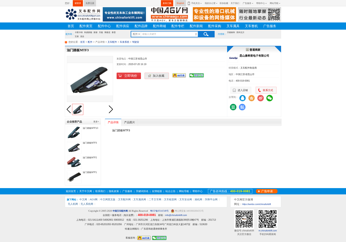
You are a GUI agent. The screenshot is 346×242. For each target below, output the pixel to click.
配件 (90, 42)
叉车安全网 (185, 199)
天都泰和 (231, 32)
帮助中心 (260, 3)
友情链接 (157, 191)
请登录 (78, 3)
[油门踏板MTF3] (74, 147)
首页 (71, 26)
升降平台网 (211, 199)
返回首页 (71, 191)
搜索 (206, 34)
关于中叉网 (85, 191)
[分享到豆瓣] (233, 107)
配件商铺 (159, 26)
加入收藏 (158, 75)
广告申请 (267, 191)
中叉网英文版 (107, 199)
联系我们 (100, 191)
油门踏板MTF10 (90, 128)
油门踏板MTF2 (90, 157)
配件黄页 (85, 26)
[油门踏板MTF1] (74, 177)
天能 (101, 32)
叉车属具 (233, 26)
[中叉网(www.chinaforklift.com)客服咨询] (179, 75)
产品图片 (129, 122)
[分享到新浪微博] (260, 98)
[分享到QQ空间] (251, 98)
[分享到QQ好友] (242, 98)
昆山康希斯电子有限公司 (254, 55)
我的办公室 (210, 3)
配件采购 (214, 26)
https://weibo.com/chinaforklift (256, 204)
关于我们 (235, 3)
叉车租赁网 (170, 199)
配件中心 (104, 26)
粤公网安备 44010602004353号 (189, 211)
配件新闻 (196, 26)
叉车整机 (251, 26)
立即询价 (130, 76)
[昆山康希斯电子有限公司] (233, 58)
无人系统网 (87, 203)
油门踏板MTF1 (90, 172)
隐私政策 (114, 191)
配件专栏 (177, 26)
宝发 (77, 36)
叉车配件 (112, 42)
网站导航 (274, 3)
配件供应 (122, 26)
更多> (96, 121)
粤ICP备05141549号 (159, 211)
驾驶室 (135, 42)
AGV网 (93, 199)
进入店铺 (243, 90)
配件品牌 (141, 26)
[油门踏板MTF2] (74, 162)
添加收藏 (223, 3)
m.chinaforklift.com (268, 230)
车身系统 (124, 42)
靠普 (114, 32)
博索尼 (107, 32)
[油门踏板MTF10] (74, 132)
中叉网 (83, 199)
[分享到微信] (269, 98)
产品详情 (113, 122)
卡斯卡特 (79, 32)
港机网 (198, 199)
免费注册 (90, 3)
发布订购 (167, 3)
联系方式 (268, 90)
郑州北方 (240, 32)
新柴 (95, 32)
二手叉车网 (155, 199)
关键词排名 (142, 191)
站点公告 (170, 191)
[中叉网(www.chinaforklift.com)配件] (83, 14)
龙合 (82, 36)
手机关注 (195, 3)
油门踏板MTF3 (90, 143)
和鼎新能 (88, 32)
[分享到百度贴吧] (242, 107)
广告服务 (247, 3)
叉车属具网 (139, 199)
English (180, 3)
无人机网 (73, 203)
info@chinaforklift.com (176, 215)
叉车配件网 (124, 199)
